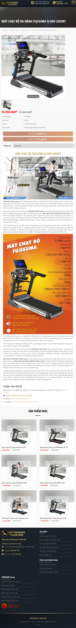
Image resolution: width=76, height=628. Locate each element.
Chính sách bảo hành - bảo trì (48, 572)
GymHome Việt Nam (8, 585)
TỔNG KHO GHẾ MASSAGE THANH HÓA (13, 539)
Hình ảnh (18, 146)
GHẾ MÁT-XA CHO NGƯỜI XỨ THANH (11, 544)
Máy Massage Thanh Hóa (9, 600)
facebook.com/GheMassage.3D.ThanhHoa (25, 402)
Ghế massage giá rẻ (45, 555)
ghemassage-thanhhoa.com (20, 399)
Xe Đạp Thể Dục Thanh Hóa (10, 597)
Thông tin (7, 146)
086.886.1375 (62, 3)
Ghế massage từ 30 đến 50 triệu (49, 540)
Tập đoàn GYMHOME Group (10, 582)
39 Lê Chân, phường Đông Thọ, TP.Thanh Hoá (19, 547)
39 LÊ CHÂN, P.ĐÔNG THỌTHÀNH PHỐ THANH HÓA (42, 2)
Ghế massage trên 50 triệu (48, 536)
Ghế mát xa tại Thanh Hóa (47, 551)
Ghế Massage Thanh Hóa (9, 589)
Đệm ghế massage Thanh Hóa (49, 547)
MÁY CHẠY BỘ (38, 154)
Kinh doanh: (12, 554)
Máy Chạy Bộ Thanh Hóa (9, 593)
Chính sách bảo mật (45, 568)
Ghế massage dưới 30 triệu (48, 543)
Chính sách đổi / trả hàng (47, 564)
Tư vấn (39, 134)
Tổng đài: (11, 550)
